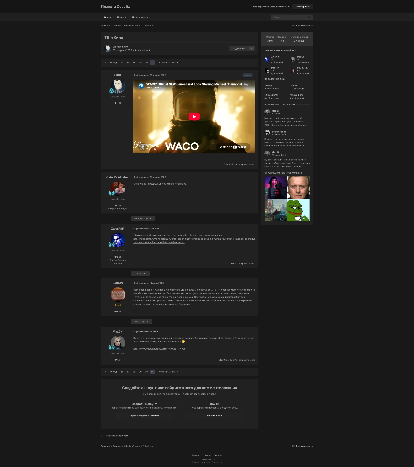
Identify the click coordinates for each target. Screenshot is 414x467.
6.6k (119, 311)
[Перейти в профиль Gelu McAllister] (118, 188)
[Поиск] (309, 17)
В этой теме (295, 17)
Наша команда (140, 17)
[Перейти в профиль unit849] (118, 294)
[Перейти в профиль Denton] (267, 70)
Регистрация (303, 6)
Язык (194, 455)
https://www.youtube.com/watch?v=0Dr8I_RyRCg (159, 348)
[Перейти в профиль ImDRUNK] (293, 70)
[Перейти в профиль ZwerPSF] (118, 240)
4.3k (119, 103)
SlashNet (223, 360)
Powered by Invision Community (207, 462)
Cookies (218, 455)
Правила (121, 17)
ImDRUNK (302, 67)
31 (152, 62)
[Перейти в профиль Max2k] (118, 343)
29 (140, 62)
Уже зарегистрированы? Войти (270, 6)
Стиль (205, 455)
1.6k (119, 205)
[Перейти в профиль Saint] (107, 48)
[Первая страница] (105, 62)
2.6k (119, 256)
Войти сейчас (214, 415)
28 (134, 62)
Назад (113, 62)
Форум (107, 17)
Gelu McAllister (231, 164)
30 (146, 62)
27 (128, 62)
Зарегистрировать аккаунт (144, 415)
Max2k (117, 331)
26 (121, 62)
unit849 (117, 283)
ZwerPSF (117, 228)
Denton (234, 263)
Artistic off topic (143, 50)
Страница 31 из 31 (168, 62)
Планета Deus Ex (115, 6)
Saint (125, 46)
